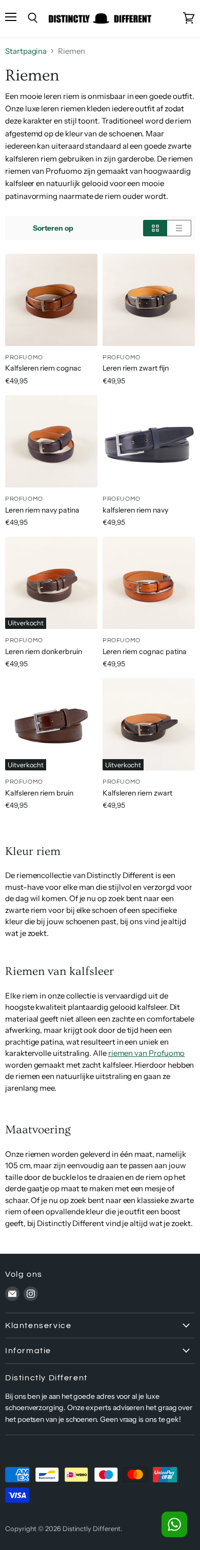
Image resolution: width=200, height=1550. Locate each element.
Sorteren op (53, 228)
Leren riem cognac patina (145, 651)
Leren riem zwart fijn (136, 368)
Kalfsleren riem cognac (43, 368)
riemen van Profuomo (146, 1053)
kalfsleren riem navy (135, 510)
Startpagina (26, 51)
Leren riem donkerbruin (43, 651)
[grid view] (155, 228)
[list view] (179, 228)
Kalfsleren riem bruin (39, 793)
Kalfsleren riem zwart (137, 793)
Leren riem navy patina (42, 510)
